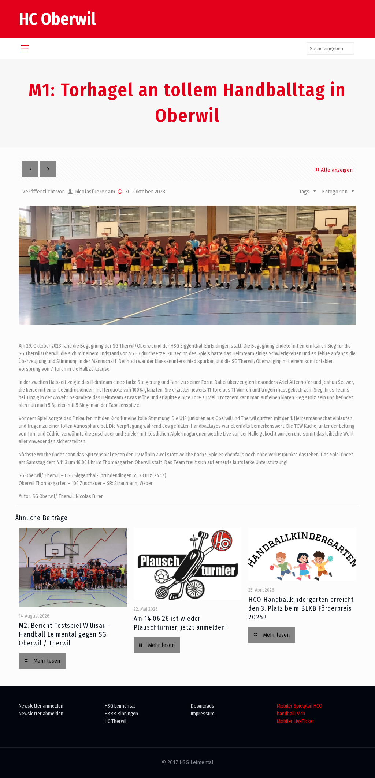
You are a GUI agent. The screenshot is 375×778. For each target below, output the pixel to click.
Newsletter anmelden (41, 706)
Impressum (203, 714)
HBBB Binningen (121, 714)
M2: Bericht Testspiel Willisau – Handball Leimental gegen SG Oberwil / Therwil (65, 634)
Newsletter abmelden (41, 714)
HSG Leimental (120, 706)
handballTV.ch (291, 714)
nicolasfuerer (91, 192)
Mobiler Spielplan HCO (299, 706)
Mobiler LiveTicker (295, 721)
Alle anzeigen (337, 170)
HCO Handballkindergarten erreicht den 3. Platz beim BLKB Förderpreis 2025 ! (301, 608)
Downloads (202, 706)
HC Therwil (115, 721)
